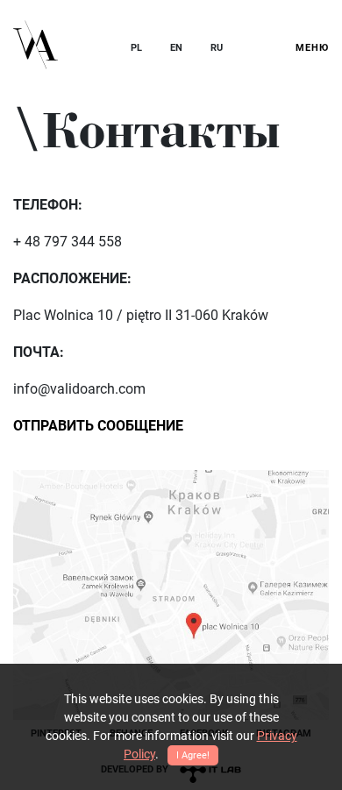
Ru (216, 47)
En (176, 47)
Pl (136, 47)
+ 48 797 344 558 (67, 241)
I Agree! (193, 755)
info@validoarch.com (79, 389)
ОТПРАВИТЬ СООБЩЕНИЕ (98, 425)
